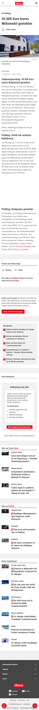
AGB (28, 700)
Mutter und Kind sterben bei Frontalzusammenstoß (15, 344)
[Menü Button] (3, 2)
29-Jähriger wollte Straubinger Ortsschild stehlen (24, 644)
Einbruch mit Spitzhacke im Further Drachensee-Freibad (23, 631)
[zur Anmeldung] (36, 3)
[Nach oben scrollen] (34, 706)
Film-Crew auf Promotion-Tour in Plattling (23, 531)
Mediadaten (26, 704)
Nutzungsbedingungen (15, 704)
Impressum (13, 700)
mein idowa (15, 281)
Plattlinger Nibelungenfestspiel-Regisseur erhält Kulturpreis (24, 516)
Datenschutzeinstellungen (27, 708)
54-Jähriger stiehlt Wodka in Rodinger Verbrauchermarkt (24, 618)
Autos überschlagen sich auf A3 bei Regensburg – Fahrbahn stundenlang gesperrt (24, 459)
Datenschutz (21, 700)
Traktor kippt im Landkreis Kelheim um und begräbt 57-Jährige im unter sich (23, 490)
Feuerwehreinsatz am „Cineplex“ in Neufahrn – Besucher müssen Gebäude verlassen (19, 352)
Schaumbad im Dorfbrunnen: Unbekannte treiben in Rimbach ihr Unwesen (23, 474)
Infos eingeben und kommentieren (19, 427)
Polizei (21, 246)
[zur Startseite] (19, 684)
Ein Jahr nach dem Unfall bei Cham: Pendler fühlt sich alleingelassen (23, 587)
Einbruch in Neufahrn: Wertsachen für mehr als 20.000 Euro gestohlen (20, 360)
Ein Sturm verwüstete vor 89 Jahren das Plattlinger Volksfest (23, 545)
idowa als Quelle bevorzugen (13, 312)
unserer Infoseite (23, 306)
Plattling (27, 246)
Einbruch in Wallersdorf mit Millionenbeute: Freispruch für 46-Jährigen (24, 571)
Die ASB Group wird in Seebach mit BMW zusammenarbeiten (21, 603)
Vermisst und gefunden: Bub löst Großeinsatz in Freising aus (17, 337)
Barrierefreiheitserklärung (11, 708)
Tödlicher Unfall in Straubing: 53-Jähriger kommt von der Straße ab (20, 330)
